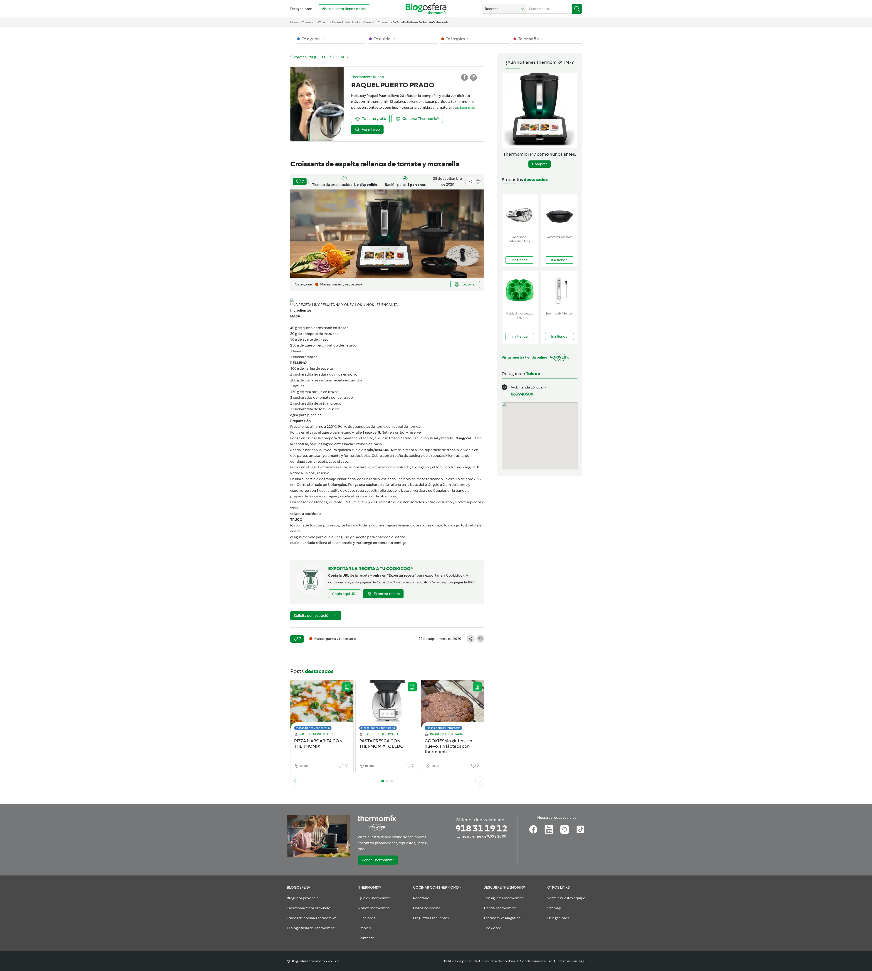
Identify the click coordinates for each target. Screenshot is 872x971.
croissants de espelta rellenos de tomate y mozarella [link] (413, 22)
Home (294, 22)
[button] (504, 9)
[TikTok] (580, 829)
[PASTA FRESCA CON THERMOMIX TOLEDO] (387, 706)
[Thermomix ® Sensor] (559, 290)
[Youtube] (549, 829)
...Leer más (466, 107)
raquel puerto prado (346, 22)
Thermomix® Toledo (315, 22)
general (368, 22)
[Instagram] (565, 829)
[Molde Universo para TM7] (519, 290)
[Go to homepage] (426, 8)
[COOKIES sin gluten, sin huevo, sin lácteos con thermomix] (452, 706)
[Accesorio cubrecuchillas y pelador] (519, 214)
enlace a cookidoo (305, 513)
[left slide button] (294, 781)
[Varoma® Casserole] (559, 214)
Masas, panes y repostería (313, 728)
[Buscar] (577, 9)
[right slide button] (479, 781)
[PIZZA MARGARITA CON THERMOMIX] (322, 706)
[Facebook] (533, 829)
